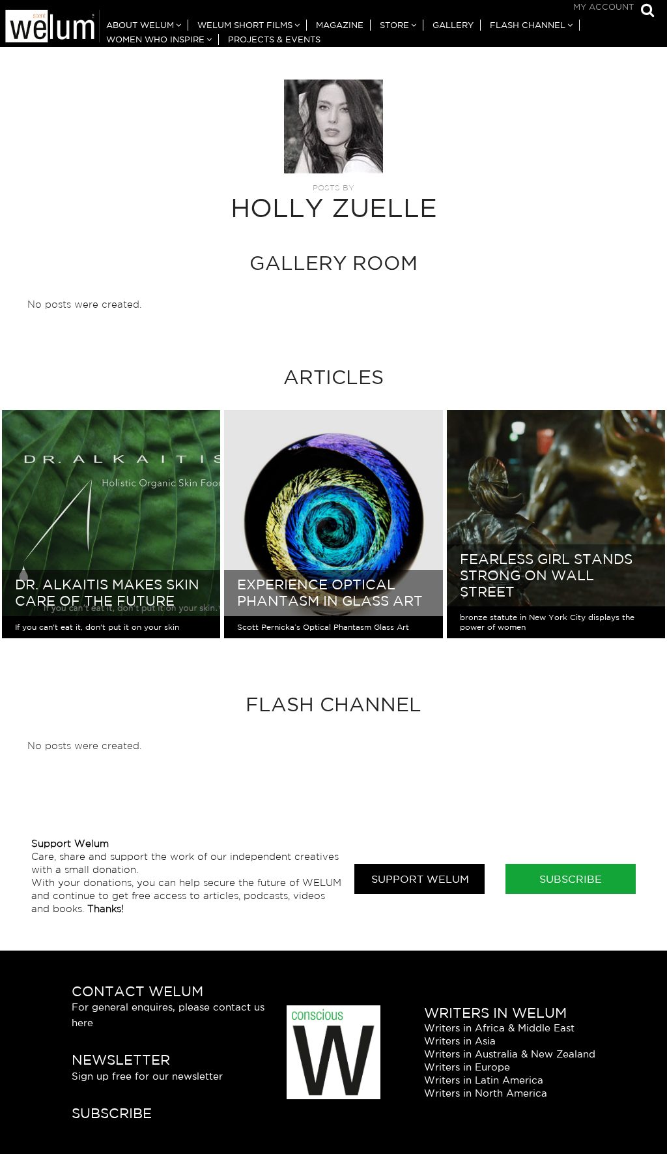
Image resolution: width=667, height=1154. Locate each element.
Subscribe (570, 879)
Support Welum (420, 879)
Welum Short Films (244, 25)
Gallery (453, 25)
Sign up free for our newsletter (147, 1076)
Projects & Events (274, 39)
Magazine (339, 25)
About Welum (140, 25)
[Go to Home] (50, 28)
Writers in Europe (467, 1067)
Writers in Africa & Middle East (499, 1027)
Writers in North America (485, 1093)
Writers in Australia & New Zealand (509, 1053)
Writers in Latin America (483, 1080)
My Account (603, 7)
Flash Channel (527, 25)
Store (394, 25)
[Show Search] (644, 11)
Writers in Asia (460, 1040)
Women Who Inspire (155, 39)
